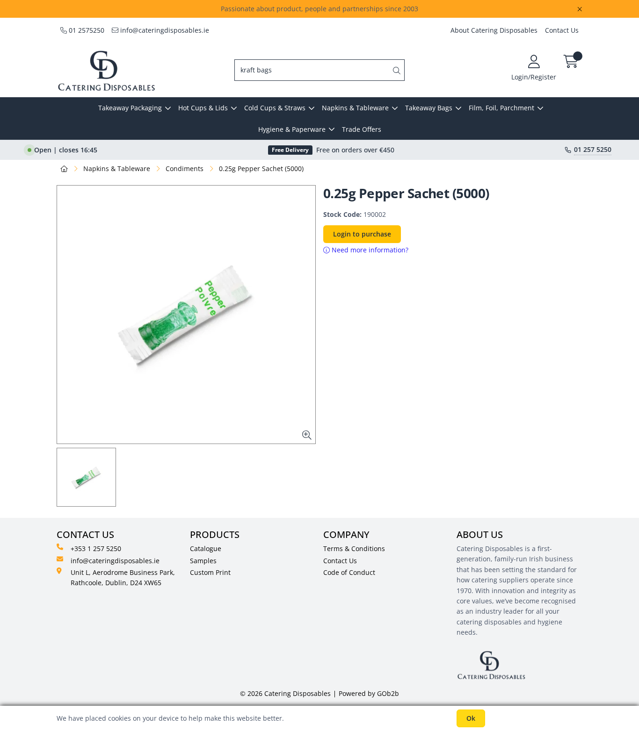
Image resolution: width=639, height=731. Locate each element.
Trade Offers (361, 129)
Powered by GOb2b (369, 693)
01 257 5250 (592, 149)
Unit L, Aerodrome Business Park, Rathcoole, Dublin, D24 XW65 (123, 577)
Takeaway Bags (428, 107)
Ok (470, 718)
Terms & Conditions (354, 548)
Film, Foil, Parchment (501, 107)
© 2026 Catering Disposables (285, 693)
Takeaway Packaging (130, 107)
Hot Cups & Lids (203, 107)
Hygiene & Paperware (292, 129)
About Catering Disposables (493, 30)
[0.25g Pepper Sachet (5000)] (186, 314)
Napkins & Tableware (355, 107)
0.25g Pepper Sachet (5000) (261, 168)
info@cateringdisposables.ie (163, 30)
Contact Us (562, 30)
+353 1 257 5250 (96, 548)
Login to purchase (362, 233)
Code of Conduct (349, 572)
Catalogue (205, 548)
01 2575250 (85, 30)
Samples (203, 560)
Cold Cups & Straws (274, 107)
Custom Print (210, 572)
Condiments (184, 168)
